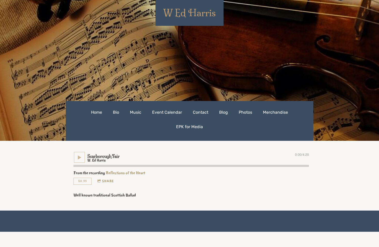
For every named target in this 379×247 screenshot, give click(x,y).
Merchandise (275, 112)
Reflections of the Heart (125, 173)
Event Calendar (167, 112)
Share (108, 181)
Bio (116, 112)
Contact (200, 112)
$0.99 (82, 181)
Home (96, 112)
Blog (223, 112)
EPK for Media (189, 126)
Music (135, 112)
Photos (245, 112)
